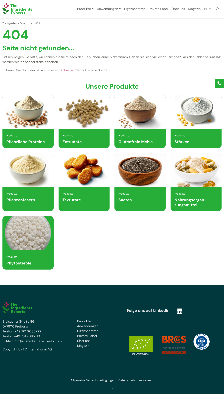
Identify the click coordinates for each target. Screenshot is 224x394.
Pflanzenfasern (20, 199)
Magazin (194, 9)
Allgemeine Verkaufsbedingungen (93, 380)
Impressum (146, 380)
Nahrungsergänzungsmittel (190, 202)
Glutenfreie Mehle (135, 141)
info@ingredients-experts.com (38, 341)
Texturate (71, 199)
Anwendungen (107, 9)
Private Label (158, 9)
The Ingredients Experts (15, 23)
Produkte (84, 9)
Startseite (65, 70)
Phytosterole (18, 263)
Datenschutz (126, 380)
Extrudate (72, 141)
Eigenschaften (134, 9)
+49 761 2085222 (28, 331)
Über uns (178, 9)
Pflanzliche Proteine (25, 141)
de (206, 9)
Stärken (181, 141)
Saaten (125, 199)
